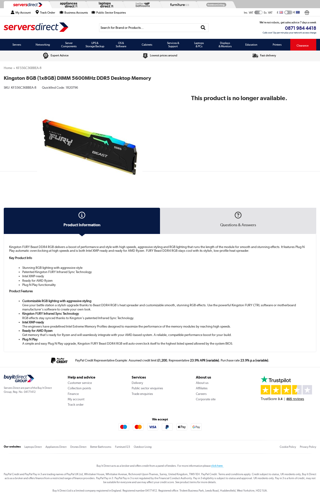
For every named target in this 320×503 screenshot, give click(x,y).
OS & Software (121, 44)
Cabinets (147, 44)
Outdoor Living (143, 446)
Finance (73, 394)
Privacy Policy (308, 446)
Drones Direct (78, 446)
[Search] (203, 28)
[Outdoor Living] (215, 5)
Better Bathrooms (100, 446)
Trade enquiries (142, 394)
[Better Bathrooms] (141, 4)
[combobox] (153, 28)
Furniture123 (122, 446)
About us (202, 383)
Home (8, 68)
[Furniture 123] (178, 5)
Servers (16, 44)
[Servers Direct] (27, 5)
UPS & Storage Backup (95, 44)
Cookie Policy (288, 446)
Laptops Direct (33, 446)
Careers (201, 394)
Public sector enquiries (147, 388)
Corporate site (206, 399)
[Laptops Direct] (105, 5)
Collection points (79, 388)
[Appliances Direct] (68, 4)
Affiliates (202, 388)
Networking (43, 44)
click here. (217, 465)
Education (251, 44)
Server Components (69, 44)
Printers (277, 44)
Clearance (303, 45)
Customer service (80, 383)
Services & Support (173, 44)
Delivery (137, 383)
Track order (76, 404)
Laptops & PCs (199, 44)
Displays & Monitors (225, 44)
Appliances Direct (56, 446)
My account (76, 399)
